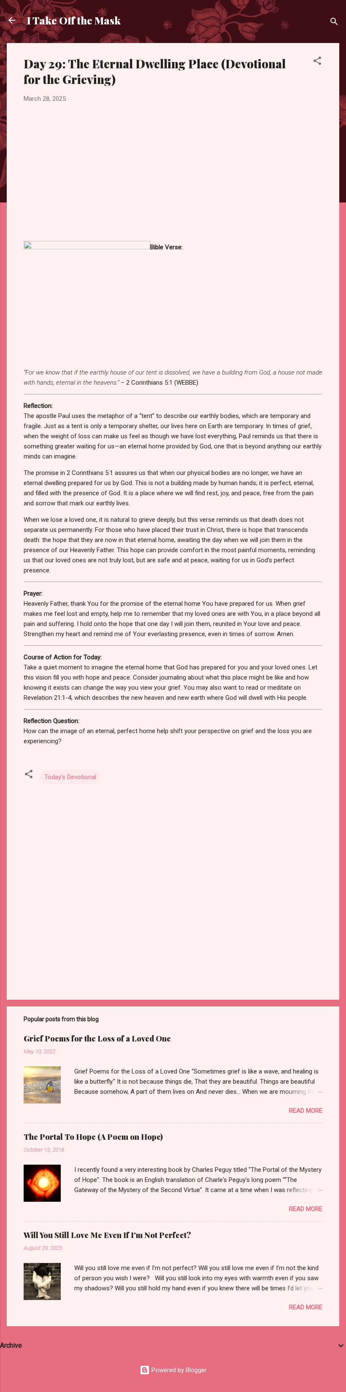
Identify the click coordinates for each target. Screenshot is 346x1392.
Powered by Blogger (178, 1370)
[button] (317, 62)
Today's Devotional (70, 777)
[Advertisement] (173, 172)
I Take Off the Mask (74, 20)
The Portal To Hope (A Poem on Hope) (93, 1137)
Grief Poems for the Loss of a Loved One (97, 1038)
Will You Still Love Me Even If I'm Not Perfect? (107, 1235)
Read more (305, 1110)
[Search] (334, 23)
